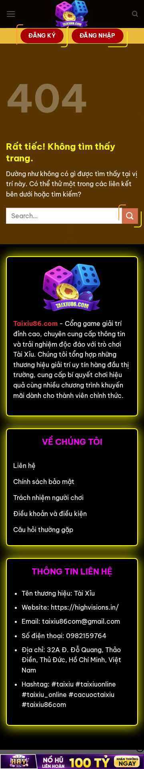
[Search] (135, 14)
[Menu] (11, 14)
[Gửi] (130, 216)
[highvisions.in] (72, 14)
